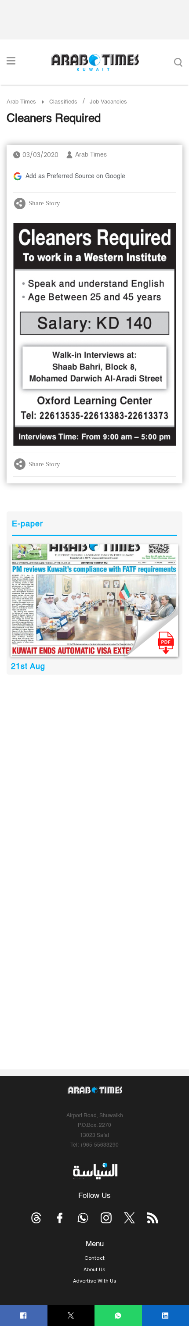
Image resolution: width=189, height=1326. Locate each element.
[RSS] (152, 1217)
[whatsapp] (118, 1315)
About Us (94, 1269)
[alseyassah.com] (94, 1171)
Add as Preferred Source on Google (75, 176)
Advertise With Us (94, 1280)
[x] (129, 1217)
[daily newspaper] (94, 600)
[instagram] (106, 1217)
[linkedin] (165, 1315)
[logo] (94, 62)
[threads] (36, 1217)
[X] (71, 1315)
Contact (94, 1258)
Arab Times (21, 102)
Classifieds (63, 102)
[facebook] (23, 1315)
